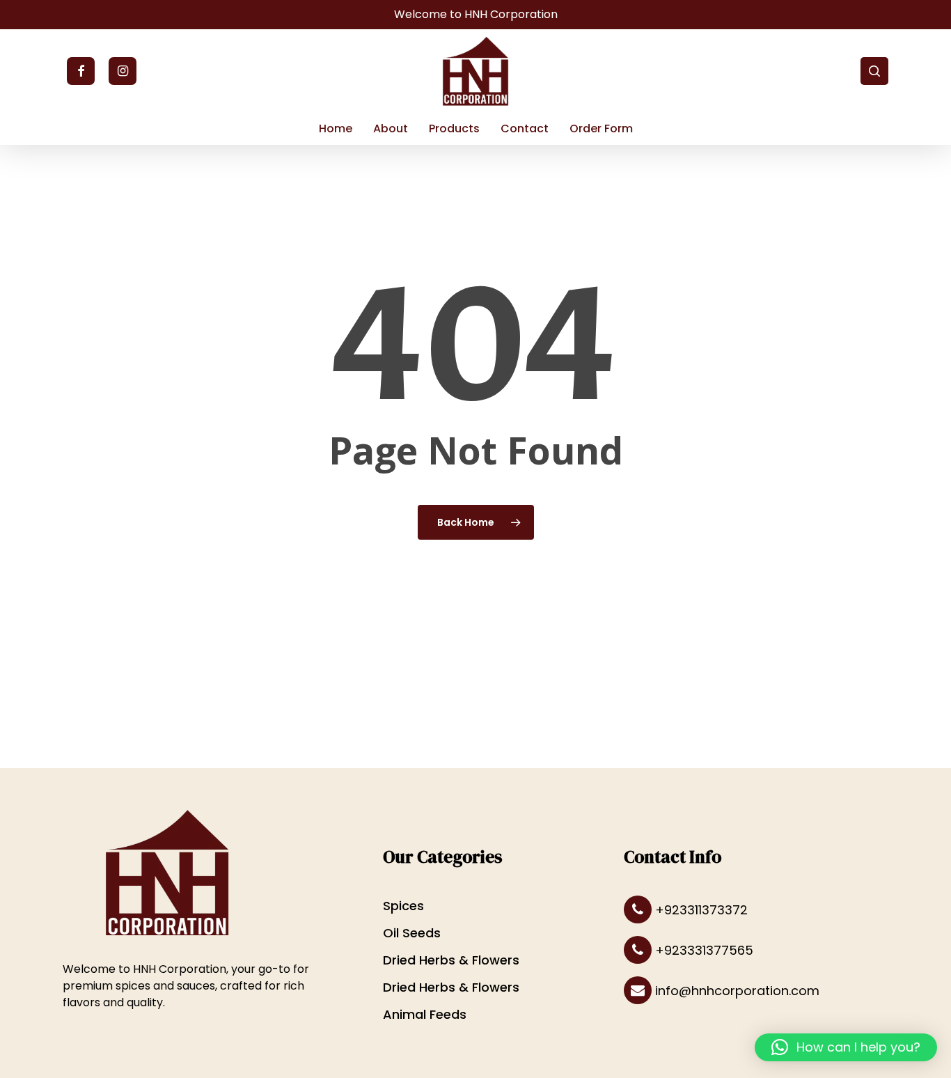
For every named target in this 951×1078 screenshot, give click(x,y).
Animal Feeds (424, 1014)
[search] (874, 71)
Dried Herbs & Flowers (451, 960)
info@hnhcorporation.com (735, 990)
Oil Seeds (412, 933)
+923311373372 (700, 910)
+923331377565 (702, 950)
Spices (403, 905)
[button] (846, 1047)
